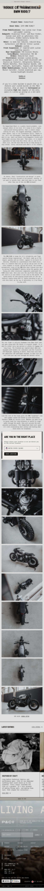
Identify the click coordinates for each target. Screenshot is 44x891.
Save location (11, 454)
